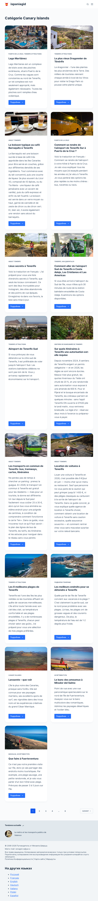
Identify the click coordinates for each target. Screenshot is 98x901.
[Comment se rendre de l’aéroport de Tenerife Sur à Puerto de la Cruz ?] (72, 124)
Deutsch (14, 885)
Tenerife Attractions (33, 54)
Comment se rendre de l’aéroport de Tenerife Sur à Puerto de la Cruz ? (70, 147)
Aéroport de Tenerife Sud (23, 348)
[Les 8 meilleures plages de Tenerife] (26, 566)
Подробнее (17, 103)
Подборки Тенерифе (62, 582)
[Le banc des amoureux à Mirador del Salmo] (72, 658)
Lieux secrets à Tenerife (22, 266)
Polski (13, 892)
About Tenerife (14, 140)
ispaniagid (18, 4)
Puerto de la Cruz (15, 54)
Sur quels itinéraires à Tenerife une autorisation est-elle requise (71, 351)
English (14, 881)
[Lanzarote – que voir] (26, 658)
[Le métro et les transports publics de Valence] (8, 833)
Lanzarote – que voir (20, 679)
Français (14, 878)
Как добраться (68, 261)
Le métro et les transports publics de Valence (30, 833)
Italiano (14, 888)
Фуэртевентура (60, 675)
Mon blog (12, 754)
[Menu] (92, 4)
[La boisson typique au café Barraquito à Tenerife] (26, 124)
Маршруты (51, 859)
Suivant (85, 811)
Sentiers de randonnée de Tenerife (68, 344)
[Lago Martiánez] (26, 37)
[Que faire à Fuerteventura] (26, 737)
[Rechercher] (88, 4)
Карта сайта (39, 859)
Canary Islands (14, 675)
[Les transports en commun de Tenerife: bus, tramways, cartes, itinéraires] (26, 445)
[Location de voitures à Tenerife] (72, 445)
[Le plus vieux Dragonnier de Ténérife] (72, 37)
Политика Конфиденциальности (19, 859)
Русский (14, 874)
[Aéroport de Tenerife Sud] (26, 328)
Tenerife (57, 261)
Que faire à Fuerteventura (23, 758)
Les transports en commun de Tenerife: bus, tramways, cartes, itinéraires (25, 469)
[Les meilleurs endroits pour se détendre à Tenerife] (72, 566)
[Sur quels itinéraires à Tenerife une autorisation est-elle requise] (72, 328)
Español (14, 895)
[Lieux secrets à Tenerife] (26, 245)
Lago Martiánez (17, 58)
